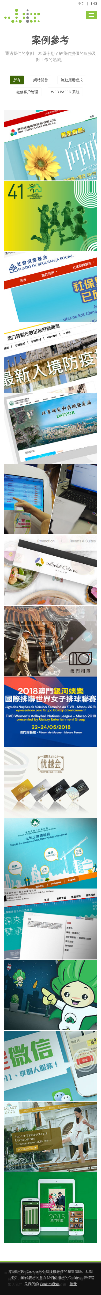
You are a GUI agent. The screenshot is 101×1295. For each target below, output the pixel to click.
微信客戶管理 (27, 91)
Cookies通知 (49, 1284)
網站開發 (40, 79)
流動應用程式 (72, 79)
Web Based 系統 (65, 91)
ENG (94, 3)
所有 (16, 79)
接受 (73, 1284)
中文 (81, 3)
